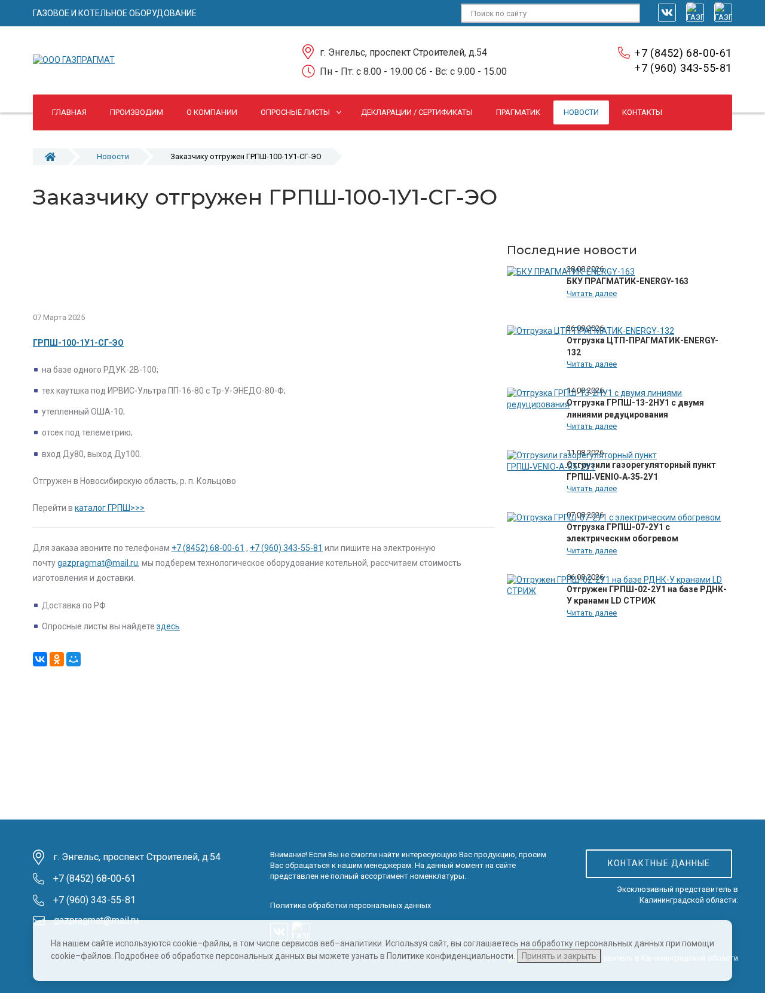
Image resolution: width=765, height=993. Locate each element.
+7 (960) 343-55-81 (683, 68)
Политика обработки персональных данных (350, 905)
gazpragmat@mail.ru (97, 563)
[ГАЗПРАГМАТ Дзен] (723, 13)
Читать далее (592, 293)
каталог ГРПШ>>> (110, 508)
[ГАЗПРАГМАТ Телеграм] (695, 13)
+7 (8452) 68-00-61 (683, 53)
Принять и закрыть (559, 956)
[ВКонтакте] (40, 659)
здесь (168, 626)
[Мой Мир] (73, 659)
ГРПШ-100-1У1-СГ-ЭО (78, 343)
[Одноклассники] (57, 659)
